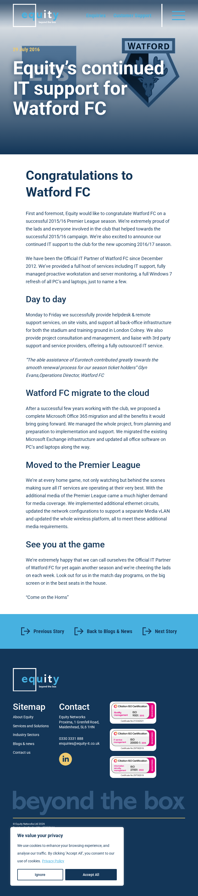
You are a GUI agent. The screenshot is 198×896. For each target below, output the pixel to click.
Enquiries (96, 15)
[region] (67, 856)
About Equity (23, 717)
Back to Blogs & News (109, 631)
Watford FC (144, 213)
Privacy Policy (53, 861)
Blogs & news (23, 744)
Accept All (91, 875)
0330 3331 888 (71, 739)
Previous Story (49, 631)
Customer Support (132, 15)
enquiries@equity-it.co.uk (79, 743)
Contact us (21, 752)
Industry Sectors (26, 735)
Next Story (166, 631)
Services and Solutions (31, 726)
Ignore (40, 875)
